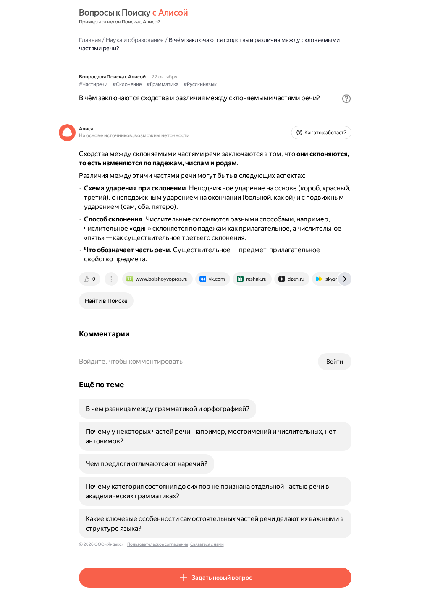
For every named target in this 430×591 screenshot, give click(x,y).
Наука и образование (135, 39)
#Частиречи (93, 84)
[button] (346, 99)
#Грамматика (162, 84)
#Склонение (127, 84)
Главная (90, 39)
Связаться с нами (207, 544)
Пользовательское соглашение (157, 544)
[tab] (90, 279)
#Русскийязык (200, 84)
